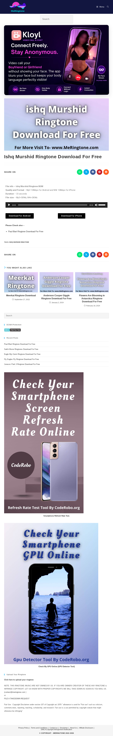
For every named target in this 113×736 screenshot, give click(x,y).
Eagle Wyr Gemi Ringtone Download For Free (22, 354)
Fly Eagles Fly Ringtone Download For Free (21, 359)
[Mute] (96, 205)
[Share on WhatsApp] (79, 172)
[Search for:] (107, 7)
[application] (56, 205)
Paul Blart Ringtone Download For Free (25, 231)
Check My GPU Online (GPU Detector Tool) (56, 666)
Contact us (54, 728)
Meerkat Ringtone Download (21, 295)
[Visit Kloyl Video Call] (56, 61)
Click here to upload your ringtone (18, 680)
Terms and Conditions (39, 728)
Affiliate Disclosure (86, 728)
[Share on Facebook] (93, 172)
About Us (73, 728)
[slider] (102, 204)
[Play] (9, 205)
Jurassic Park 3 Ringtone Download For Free (22, 364)
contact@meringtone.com (15, 692)
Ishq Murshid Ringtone (19, 242)
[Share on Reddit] (106, 172)
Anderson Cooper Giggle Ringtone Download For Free (56, 297)
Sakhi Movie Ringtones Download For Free (21, 349)
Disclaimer (64, 728)
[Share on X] (86, 172)
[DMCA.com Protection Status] (12, 330)
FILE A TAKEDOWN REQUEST (16, 699)
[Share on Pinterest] (99, 172)
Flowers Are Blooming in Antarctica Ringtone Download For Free (92, 298)
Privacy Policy (23, 728)
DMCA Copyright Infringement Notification (56, 729)
